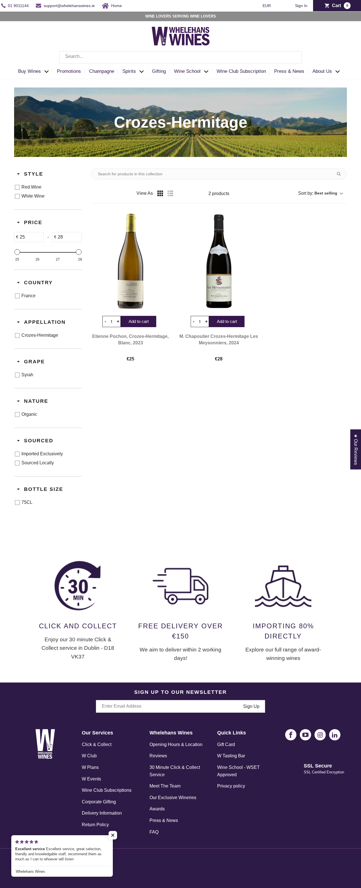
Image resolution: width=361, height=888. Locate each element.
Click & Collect (96, 744)
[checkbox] (47, 187)
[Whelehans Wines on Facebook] (290, 734)
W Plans (90, 767)
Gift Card (226, 744)
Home (116, 5)
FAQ (154, 832)
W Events (91, 779)
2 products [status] (218, 193)
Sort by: (317, 193)
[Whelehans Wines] (180, 36)
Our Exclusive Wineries (172, 797)
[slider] (17, 252)
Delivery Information (102, 813)
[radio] (160, 193)
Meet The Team (164, 786)
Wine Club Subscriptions (106, 790)
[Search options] (341, 174)
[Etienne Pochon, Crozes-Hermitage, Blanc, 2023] (130, 261)
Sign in (301, 6)
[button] (35, 71)
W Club (89, 755)
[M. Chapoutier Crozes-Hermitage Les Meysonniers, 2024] (218, 261)
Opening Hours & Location (175, 744)
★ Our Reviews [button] (355, 449)
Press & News (163, 820)
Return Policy (95, 824)
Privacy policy (231, 786)
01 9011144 (18, 5)
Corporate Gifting (99, 801)
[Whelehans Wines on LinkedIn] (334, 734)
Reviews (158, 755)
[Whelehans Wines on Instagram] (320, 734)
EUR (267, 5)
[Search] (293, 57)
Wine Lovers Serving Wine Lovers (180, 16)
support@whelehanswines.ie (69, 5)
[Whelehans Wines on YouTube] (305, 734)
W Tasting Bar (231, 755)
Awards (157, 808)
